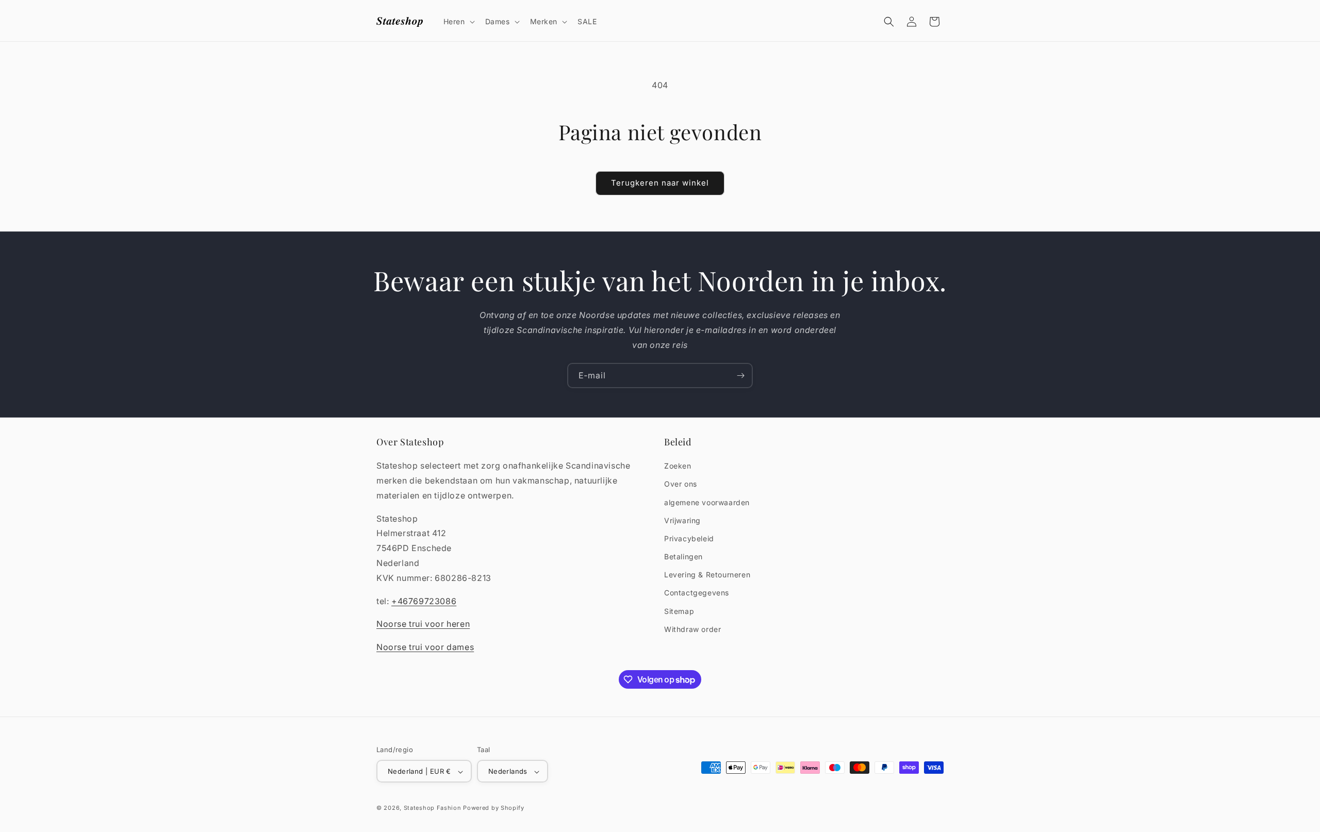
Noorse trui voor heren (423, 624)
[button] (458, 21)
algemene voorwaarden (707, 502)
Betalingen (683, 556)
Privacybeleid (689, 538)
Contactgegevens (696, 593)
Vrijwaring (682, 520)
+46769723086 (423, 601)
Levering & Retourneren (707, 574)
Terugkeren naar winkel (660, 183)
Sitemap (679, 611)
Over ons (680, 484)
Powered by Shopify (493, 808)
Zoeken (677, 465)
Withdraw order (692, 629)
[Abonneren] (740, 375)
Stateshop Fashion (432, 808)
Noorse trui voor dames (425, 647)
